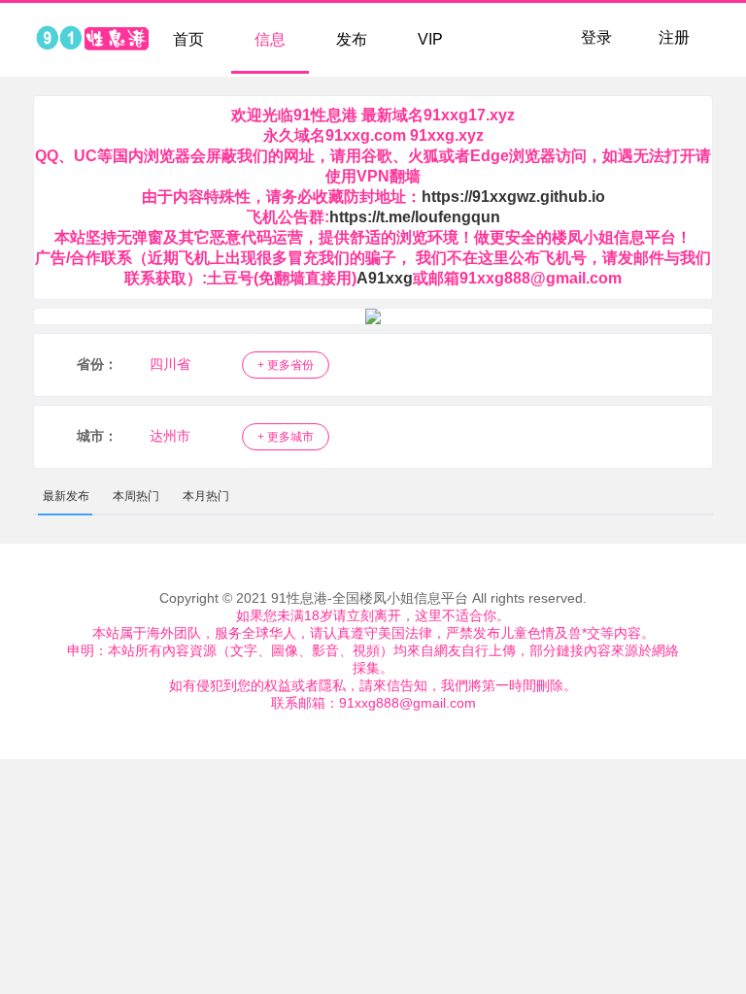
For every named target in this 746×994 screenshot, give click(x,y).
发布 (351, 39)
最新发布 (66, 496)
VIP (430, 39)
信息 (270, 39)
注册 (674, 37)
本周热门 (136, 496)
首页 (188, 39)
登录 (596, 37)
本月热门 (206, 496)
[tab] (66, 496)
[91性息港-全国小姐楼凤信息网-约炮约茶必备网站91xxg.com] (91, 39)
